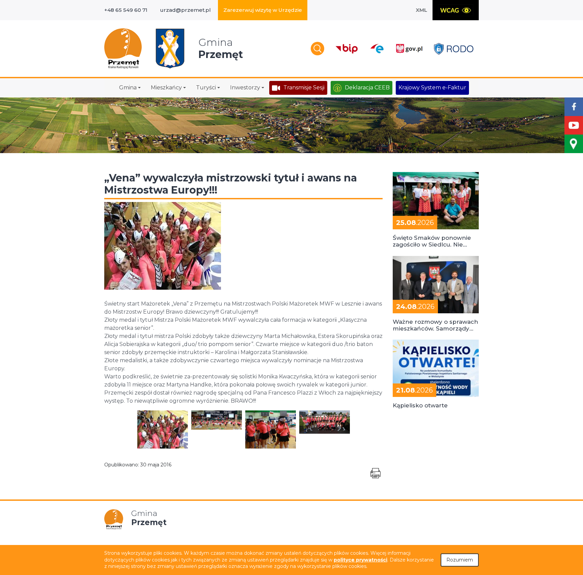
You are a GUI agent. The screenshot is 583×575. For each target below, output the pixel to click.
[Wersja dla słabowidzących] (456, 10)
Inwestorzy (245, 87)
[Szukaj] (317, 48)
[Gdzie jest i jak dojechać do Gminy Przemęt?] (573, 144)
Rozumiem (459, 560)
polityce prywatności (360, 560)
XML (421, 10)
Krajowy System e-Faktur (432, 87)
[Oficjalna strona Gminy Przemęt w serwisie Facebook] (573, 106)
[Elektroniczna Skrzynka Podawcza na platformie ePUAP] (376, 48)
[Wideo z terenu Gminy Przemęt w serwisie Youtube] (573, 125)
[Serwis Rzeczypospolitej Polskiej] (408, 48)
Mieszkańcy (166, 87)
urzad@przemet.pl (185, 10)
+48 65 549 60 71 (125, 10)
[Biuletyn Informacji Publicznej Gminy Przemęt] (347, 48)
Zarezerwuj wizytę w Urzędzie (262, 10)
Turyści (206, 87)
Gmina (128, 87)
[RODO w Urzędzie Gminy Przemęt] (453, 48)
